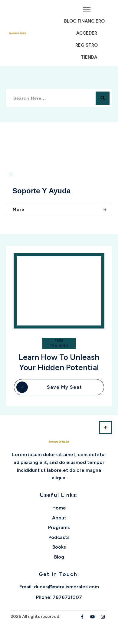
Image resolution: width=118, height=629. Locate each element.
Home (59, 508)
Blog (59, 557)
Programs (59, 527)
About (59, 518)
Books (59, 547)
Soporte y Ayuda (41, 191)
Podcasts (59, 537)
